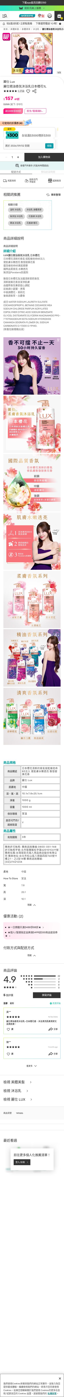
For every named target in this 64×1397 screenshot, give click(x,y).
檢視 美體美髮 (14, 1082)
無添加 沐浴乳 (16, 216)
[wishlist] (28, 91)
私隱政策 (52, 1393)
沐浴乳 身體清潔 (34, 210)
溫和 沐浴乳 (15, 210)
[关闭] (60, 1378)
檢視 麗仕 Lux (14, 1099)
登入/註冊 (20, 1162)
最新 (12, 1003)
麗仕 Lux (9, 81)
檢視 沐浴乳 (12, 1091)
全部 (5, 1003)
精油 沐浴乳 (15, 223)
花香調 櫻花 (32, 223)
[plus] (18, 157)
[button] (59, 16)
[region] (32, 1385)
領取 (49, 145)
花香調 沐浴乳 (35, 216)
